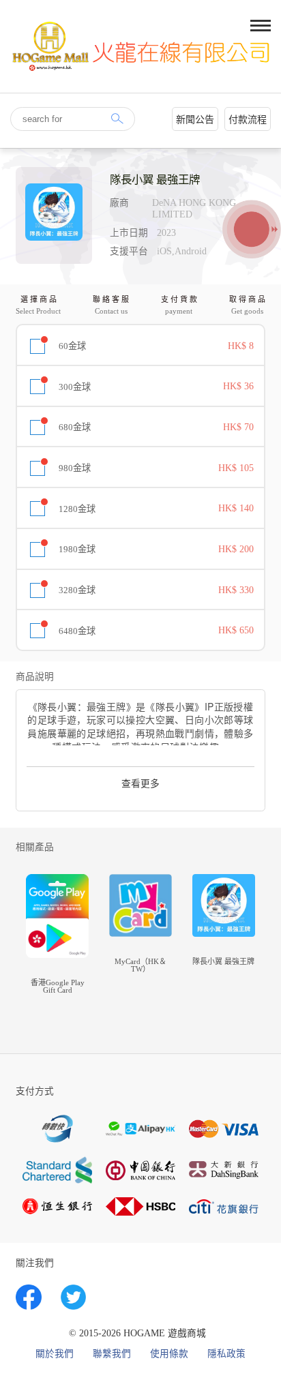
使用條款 (169, 1354)
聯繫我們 (112, 1354)
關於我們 (54, 1354)
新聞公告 (195, 120)
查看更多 (140, 784)
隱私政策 (226, 1354)
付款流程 (247, 120)
